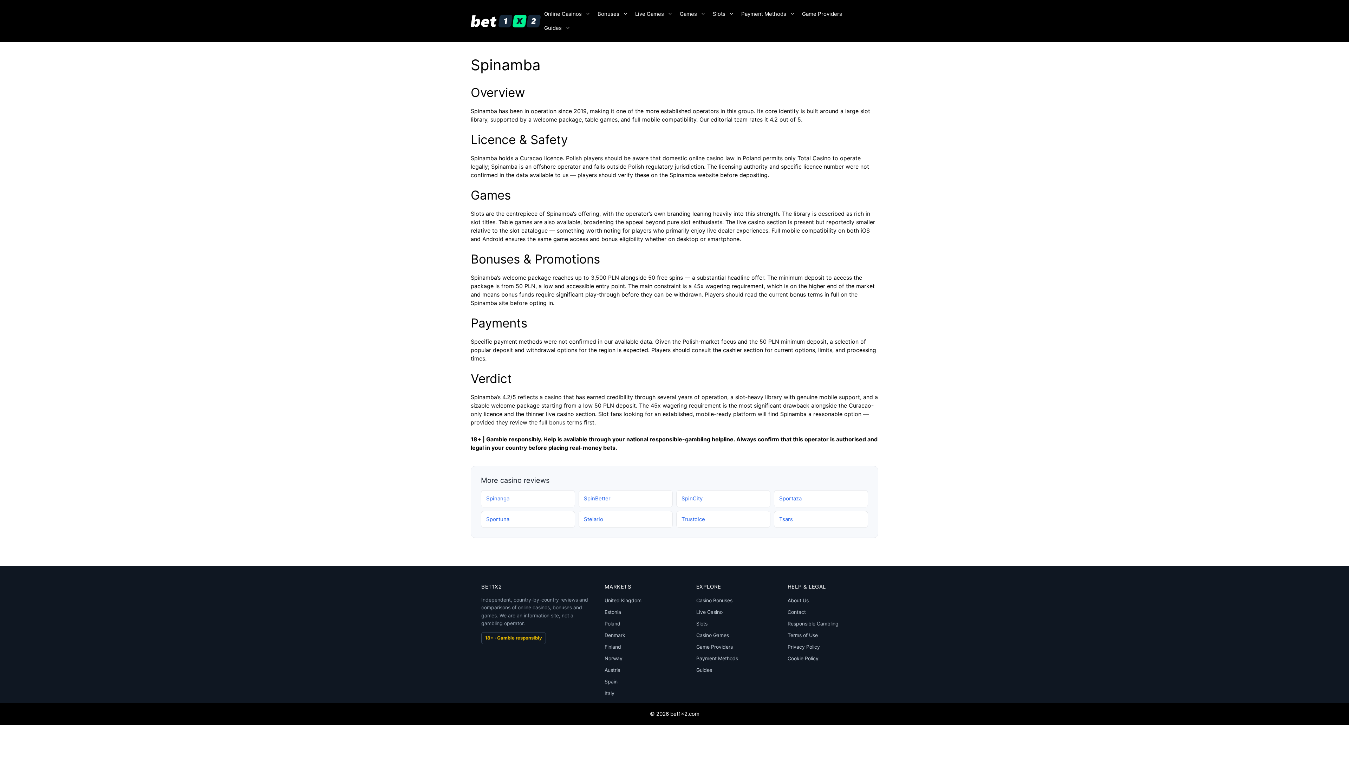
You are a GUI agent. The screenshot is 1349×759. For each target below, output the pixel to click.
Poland (612, 624)
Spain (611, 682)
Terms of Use (803, 635)
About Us (798, 600)
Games (688, 14)
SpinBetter (597, 498)
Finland (613, 647)
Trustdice (693, 519)
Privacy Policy (804, 647)
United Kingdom (623, 600)
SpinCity (692, 498)
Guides (553, 28)
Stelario (593, 519)
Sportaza (790, 498)
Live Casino (709, 612)
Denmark (615, 635)
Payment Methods (763, 14)
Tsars (786, 519)
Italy (609, 693)
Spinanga (497, 498)
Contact (797, 612)
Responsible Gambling (813, 624)
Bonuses (608, 14)
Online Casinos (563, 14)
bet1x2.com (684, 714)
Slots (719, 14)
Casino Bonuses (714, 600)
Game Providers (822, 14)
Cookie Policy (803, 658)
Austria (612, 670)
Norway (614, 658)
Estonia (613, 612)
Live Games (649, 14)
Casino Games (712, 635)
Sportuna (497, 519)
